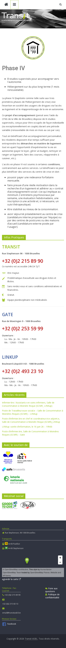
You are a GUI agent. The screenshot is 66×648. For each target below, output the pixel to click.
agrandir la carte (10, 579)
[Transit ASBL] (6, 4)
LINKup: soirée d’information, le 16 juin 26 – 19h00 (27, 426)
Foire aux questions (51, 590)
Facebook (11, 624)
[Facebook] (4, 624)
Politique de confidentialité (52, 596)
